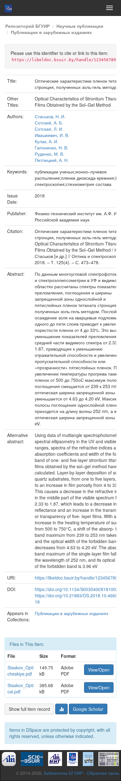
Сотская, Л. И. (49, 129)
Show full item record (29, 709)
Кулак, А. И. (46, 141)
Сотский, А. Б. (49, 122)
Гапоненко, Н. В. (51, 147)
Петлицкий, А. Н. (52, 160)
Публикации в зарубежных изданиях (51, 32)
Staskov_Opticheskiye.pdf (20, 670)
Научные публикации (79, 26)
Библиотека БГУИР (63, 773)
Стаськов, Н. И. (50, 116)
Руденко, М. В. (49, 154)
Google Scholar (88, 709)
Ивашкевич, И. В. (52, 135)
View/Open (99, 670)
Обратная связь (103, 773)
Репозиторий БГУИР (27, 26)
